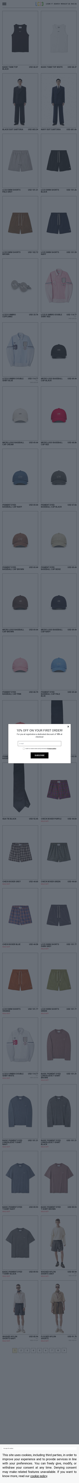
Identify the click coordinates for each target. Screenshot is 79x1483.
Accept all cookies (8, 1448)
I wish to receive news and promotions (40, 748)
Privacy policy (51, 748)
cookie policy (38, 1476)
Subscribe (40, 755)
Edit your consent (8, 1451)
